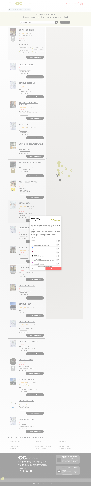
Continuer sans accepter (37, 268)
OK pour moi (53, 268)
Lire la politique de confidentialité (37, 237)
